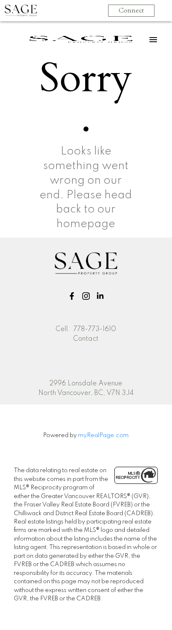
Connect (131, 10)
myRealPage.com (103, 435)
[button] (72, 296)
